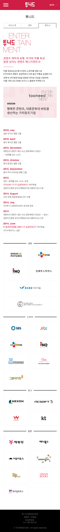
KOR (52, 5)
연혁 (30, 26)
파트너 (47, 26)
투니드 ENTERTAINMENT (30, 4)
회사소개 (12, 26)
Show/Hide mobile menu (5, 4)
